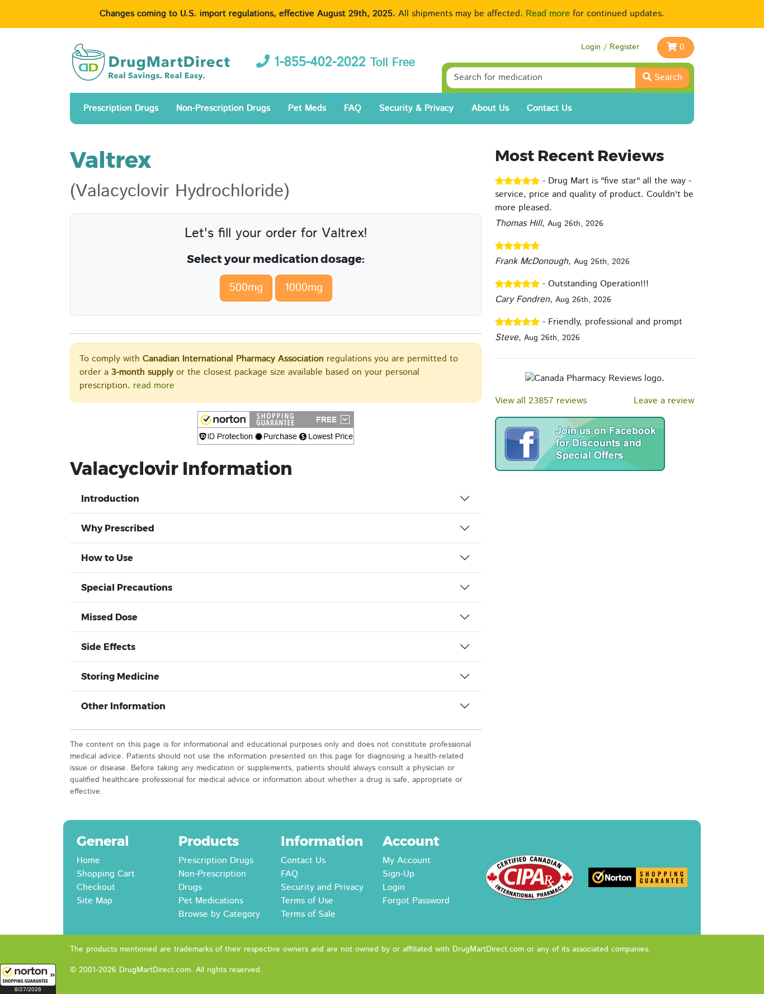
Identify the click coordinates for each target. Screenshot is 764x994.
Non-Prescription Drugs (223, 108)
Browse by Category (219, 914)
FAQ (352, 108)
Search (667, 77)
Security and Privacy (322, 887)
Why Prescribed (117, 528)
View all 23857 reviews (541, 400)
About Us (490, 108)
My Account (407, 860)
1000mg (304, 288)
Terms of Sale (308, 914)
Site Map (94, 900)
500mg (246, 288)
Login (394, 887)
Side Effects (108, 647)
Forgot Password (416, 900)
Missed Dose (109, 617)
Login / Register (610, 47)
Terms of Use (307, 900)
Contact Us (549, 108)
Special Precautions (126, 587)
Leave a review (664, 400)
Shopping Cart (106, 874)
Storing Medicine (120, 676)
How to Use (107, 558)
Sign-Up (398, 874)
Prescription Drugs (120, 108)
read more (154, 385)
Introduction (110, 498)
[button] (28, 979)
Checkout (96, 887)
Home (88, 860)
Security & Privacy (416, 108)
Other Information (123, 706)
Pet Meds (307, 108)
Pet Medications (210, 900)
